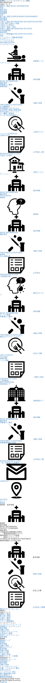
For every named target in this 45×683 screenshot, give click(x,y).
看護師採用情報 (6, 677)
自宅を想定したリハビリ (9, 112)
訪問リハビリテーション (9, 635)
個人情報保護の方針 (8, 673)
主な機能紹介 (5, 106)
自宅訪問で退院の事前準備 (10, 110)
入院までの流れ (6, 155)
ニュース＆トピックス (8, 666)
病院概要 (3, 13)
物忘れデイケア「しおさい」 (11, 337)
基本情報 (3, 628)
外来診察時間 (5, 30)
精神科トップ (5, 640)
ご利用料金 (4, 380)
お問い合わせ (5, 670)
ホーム (2, 501)
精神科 (2, 254)
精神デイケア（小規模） (9, 656)
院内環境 (3, 18)
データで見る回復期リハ (9, 115)
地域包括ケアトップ (8, 659)
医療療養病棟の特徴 (8, 443)
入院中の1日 (5, 135)
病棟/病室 (3, 86)
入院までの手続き (7, 25)
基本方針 (3, 9)
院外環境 (3, 20)
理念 (1, 8)
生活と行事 (4, 652)
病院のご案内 (5, 614)
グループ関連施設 (7, 621)
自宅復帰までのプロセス (9, 108)
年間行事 (3, 359)
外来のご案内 (5, 619)
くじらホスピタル (7, 41)
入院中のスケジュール (8, 631)
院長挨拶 (3, 11)
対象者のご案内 (6, 85)
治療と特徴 (37, 574)
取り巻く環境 (5, 616)
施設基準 (3, 83)
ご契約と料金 (5, 654)
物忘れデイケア (6, 647)
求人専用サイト (6, 675)
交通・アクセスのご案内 (9, 668)
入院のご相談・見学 (8, 27)
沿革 (1, 15)
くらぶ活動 (4, 360)
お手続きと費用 (39, 607)
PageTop (3, 682)
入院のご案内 (5, 618)
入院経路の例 (5, 276)
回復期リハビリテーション (10, 626)
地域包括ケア (5, 661)
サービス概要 (5, 315)
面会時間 (3, 32)
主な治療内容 (5, 256)
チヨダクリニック (7, 39)
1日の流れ (4, 357)
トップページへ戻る (8, 672)
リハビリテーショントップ (10, 625)
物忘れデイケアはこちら (9, 609)
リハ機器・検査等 (7, 113)
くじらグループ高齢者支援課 (11, 37)
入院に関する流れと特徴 (9, 23)
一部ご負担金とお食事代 (9, 463)
